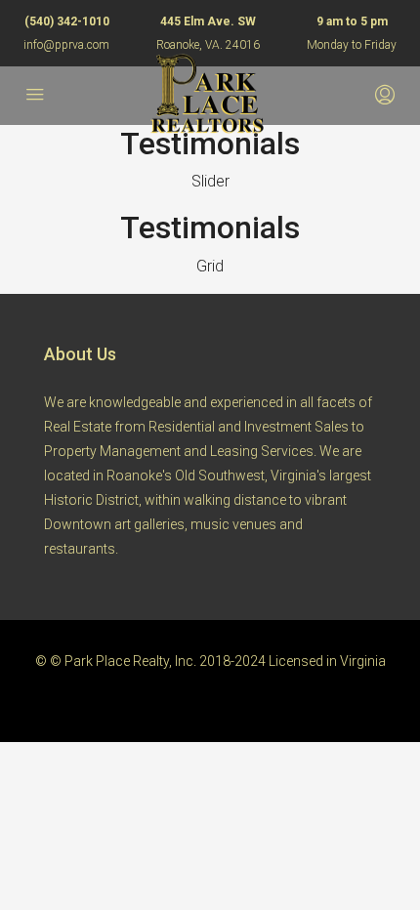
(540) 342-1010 (66, 21)
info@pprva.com (66, 45)
